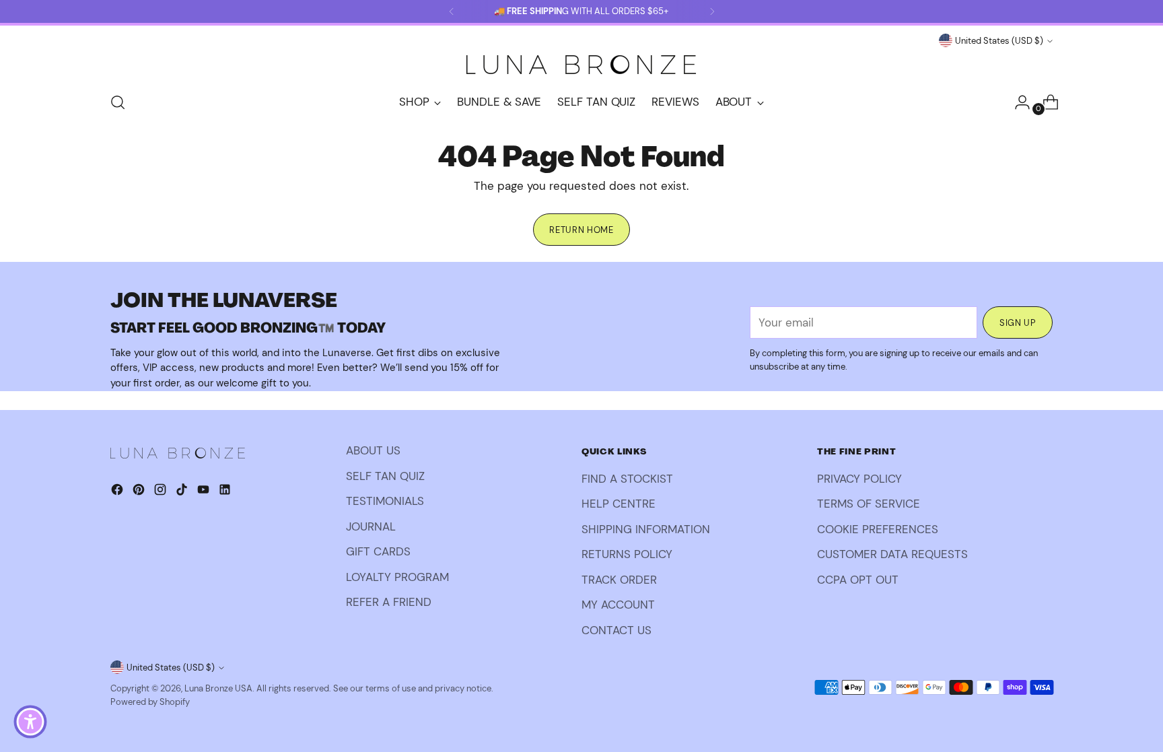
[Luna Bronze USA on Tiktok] (183, 492)
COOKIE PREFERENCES (877, 529)
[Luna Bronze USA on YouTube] (205, 492)
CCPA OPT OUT (857, 579)
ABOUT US (373, 450)
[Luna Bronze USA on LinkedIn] (226, 492)
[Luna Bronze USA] (581, 64)
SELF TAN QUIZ (385, 476)
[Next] (712, 11)
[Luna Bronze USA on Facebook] (118, 492)
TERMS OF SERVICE (868, 503)
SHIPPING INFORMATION (646, 529)
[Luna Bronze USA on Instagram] (161, 492)
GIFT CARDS (378, 551)
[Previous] (451, 11)
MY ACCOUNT (618, 604)
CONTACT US (616, 630)
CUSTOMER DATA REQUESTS (892, 554)
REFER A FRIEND (388, 601)
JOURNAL (371, 526)
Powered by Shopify (150, 702)
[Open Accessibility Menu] (30, 722)
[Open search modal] (117, 102)
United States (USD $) (999, 40)
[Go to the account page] (1016, 102)
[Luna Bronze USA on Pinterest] (140, 492)
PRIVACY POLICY (859, 478)
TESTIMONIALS (385, 500)
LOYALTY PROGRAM (397, 577)
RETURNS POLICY (627, 554)
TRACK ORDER (619, 579)
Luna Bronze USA (218, 688)
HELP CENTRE (619, 503)
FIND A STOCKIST (627, 478)
